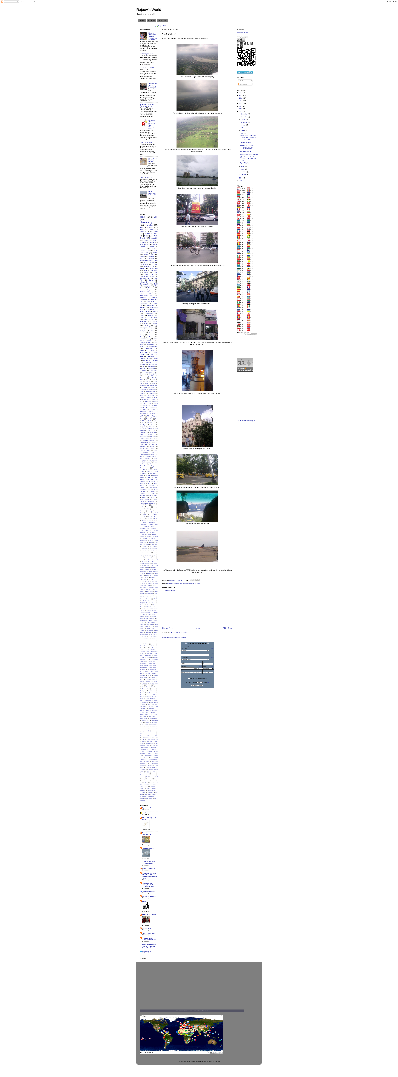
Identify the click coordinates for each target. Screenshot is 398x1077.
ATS (154, 556)
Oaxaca (155, 321)
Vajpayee (144, 473)
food (181, 583)
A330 (154, 554)
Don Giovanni (149, 595)
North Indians (146, 462)
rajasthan (142, 790)
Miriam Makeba (144, 665)
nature (151, 229)
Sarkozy (153, 497)
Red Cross (145, 712)
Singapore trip (149, 266)
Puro (149, 704)
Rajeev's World (148, 9)
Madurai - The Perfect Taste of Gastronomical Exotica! (152, 36)
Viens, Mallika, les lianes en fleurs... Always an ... (248, 136)
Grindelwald (145, 405)
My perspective (147, 808)
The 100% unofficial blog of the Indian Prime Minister (149, 946)
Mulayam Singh (144, 540)
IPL (151, 626)
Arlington (142, 483)
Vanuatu (155, 755)
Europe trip (153, 238)
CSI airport (143, 522)
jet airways (150, 344)
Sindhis (142, 726)
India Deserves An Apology (249, 154)
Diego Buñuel (149, 593)
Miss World (153, 665)
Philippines (143, 331)
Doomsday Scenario (145, 599)
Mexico (155, 311)
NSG (141, 679)
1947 (154, 552)
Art (143, 366)
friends (156, 778)
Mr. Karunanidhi (152, 669)
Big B (143, 573)
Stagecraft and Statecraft (147, 952)
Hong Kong (148, 254)
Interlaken (143, 493)
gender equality (153, 364)
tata (149, 477)
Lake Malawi (152, 647)
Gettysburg (143, 429)
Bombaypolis (144, 284)
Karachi (151, 642)
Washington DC (146, 296)
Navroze (155, 681)
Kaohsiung (143, 389)
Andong (152, 446)
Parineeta (152, 690)
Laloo (141, 649)
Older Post (227, 628)
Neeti (141, 391)
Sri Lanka (153, 436)
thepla (153, 794)
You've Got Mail (144, 773)
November (244, 117)
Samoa (151, 335)
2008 (241, 180)
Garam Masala (154, 606)
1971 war (142, 554)
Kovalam (153, 644)
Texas (141, 415)
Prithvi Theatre (154, 702)
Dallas (156, 403)
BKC (141, 401)
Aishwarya (150, 511)
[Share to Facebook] (196, 580)
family (141, 475)
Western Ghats (150, 767)
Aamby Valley (143, 558)
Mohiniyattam (143, 667)
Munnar (149, 675)
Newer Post (167, 628)
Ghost (143, 614)
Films (141, 346)
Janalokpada (143, 636)
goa (148, 505)
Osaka (151, 333)
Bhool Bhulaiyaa (153, 571)
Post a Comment (170, 590)
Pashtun (142, 692)
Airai (151, 354)
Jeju (141, 382)
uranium (142, 798)
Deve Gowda (149, 591)
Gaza (144, 608)
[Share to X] (195, 580)
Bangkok (142, 385)
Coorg (149, 450)
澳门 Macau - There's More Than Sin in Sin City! (248, 158)
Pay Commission (151, 692)
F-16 (153, 602)
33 (241, 363)
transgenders (143, 552)
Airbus (153, 399)
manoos (154, 784)
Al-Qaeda (152, 481)
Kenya (148, 536)
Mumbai (143, 232)
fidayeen (150, 778)
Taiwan (155, 264)
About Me (151, 20)
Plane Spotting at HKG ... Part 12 (152, 194)
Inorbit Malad (151, 628)
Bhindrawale (143, 571)
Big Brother (150, 573)
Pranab (156, 700)
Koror (144, 409)
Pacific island (154, 370)
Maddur (149, 657)
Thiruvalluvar (154, 749)
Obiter (144, 901)
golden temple (145, 780)
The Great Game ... (147, 142)
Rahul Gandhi (144, 466)
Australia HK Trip (146, 292)
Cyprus (154, 585)
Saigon (153, 466)
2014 (241, 101)
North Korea (151, 366)
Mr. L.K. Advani (144, 671)
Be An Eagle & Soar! (146, 54)
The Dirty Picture (149, 743)
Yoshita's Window (148, 868)
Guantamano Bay (144, 528)
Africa (142, 337)
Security (151, 256)
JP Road (153, 634)
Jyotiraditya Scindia (145, 534)
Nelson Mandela (150, 391)
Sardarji (147, 722)
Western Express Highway (147, 503)
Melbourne (143, 321)
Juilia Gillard (152, 532)
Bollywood (151, 337)
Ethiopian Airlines (148, 452)
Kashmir (142, 536)
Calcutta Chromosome (147, 833)
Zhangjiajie (143, 368)
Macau (156, 458)
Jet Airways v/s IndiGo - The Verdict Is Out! (147, 105)
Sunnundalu (155, 737)
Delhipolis (152, 485)
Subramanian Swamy (146, 734)
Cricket (156, 450)
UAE (146, 325)
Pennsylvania (144, 436)
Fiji (141, 258)
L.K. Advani (148, 458)
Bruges (144, 403)
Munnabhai (142, 675)
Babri (141, 569)
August (243, 125)
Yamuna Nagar (143, 548)
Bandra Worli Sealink (147, 448)
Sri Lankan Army (144, 730)
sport (153, 415)
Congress (142, 427)
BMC (149, 483)
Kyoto (156, 358)
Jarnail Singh (152, 636)
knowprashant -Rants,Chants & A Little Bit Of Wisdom (149, 884)
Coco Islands (143, 524)
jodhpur (146, 782)
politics (155, 253)
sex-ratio (150, 792)
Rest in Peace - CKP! (147, 68)
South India (153, 317)
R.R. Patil (150, 706)
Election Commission (149, 600)
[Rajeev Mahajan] (163, 26)
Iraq (153, 493)
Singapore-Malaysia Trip (149, 260)
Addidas (153, 558)
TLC (143, 739)
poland (153, 788)
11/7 (150, 552)
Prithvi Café (145, 702)
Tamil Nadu (149, 741)
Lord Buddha (148, 655)
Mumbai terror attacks (150, 360)
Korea (146, 236)
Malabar (153, 538)
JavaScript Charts (204, 1010)
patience (142, 788)
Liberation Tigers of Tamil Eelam (149, 651)
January (243, 174)
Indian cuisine (149, 262)
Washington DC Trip (147, 276)
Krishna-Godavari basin (146, 646)
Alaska (153, 561)
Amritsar (148, 512)
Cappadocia (144, 358)
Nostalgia (148, 685)
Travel (198, 583)
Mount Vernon (146, 434)
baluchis (142, 776)
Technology (151, 395)
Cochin (143, 583)
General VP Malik (151, 610)
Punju (143, 704)
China (146, 240)
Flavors (149, 604)
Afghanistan (145, 399)
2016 (241, 95)
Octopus (155, 685)
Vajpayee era (147, 755)
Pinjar (141, 698)
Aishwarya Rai (146, 561)
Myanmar (152, 677)
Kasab (154, 534)
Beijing (142, 350)
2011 (241, 109)
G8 (147, 606)
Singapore (144, 244)
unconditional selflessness (147, 796)
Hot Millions (151, 622)
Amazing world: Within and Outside (149, 939)
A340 (141, 509)
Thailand (142, 397)
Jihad (153, 638)
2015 (241, 98)
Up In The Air (244, 163)
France (142, 256)
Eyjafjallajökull (143, 602)
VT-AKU (150, 753)
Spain (149, 421)
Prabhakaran (148, 700)
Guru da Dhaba (144, 618)
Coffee (153, 425)
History (150, 227)
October (243, 119)
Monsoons (150, 305)
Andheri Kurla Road (147, 565)
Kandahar (143, 495)
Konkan (147, 644)
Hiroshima (152, 368)
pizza (148, 788)
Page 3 (153, 688)
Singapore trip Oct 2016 (147, 413)
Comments (243, 84)
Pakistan (151, 315)
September (244, 122)
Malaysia (147, 286)
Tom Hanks (154, 544)
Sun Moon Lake (145, 468)
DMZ (150, 403)
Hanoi (145, 299)
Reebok (153, 712)
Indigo (147, 380)
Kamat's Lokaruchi (146, 640)
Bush (150, 520)
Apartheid (155, 512)
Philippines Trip (145, 343)
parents (153, 786)
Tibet (143, 470)
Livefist (144, 813)
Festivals (142, 604)
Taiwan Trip (148, 274)
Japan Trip (154, 268)
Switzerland (149, 313)
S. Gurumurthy (154, 718)
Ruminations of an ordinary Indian (148, 862)
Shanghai (149, 362)
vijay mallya (149, 798)
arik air (154, 775)
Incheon (142, 249)
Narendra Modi (146, 329)
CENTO (151, 579)
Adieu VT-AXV (245, 140)
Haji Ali (150, 620)
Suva (141, 395)
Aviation (170, 583)
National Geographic (145, 681)
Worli (148, 771)
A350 (141, 556)
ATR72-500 (148, 556)
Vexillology (144, 546)
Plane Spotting (151, 234)
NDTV (151, 540)
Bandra (153, 423)
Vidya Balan (152, 546)
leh (148, 415)
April (242, 166)
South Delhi (145, 728)
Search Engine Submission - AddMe (174, 637)
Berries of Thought (148, 896)
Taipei (142, 317)
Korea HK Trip (149, 319)
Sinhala (147, 726)
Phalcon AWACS (151, 696)
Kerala (156, 495)
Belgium (155, 401)
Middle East (152, 663)
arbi (148, 775)
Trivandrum (149, 751)
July (242, 127)
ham (141, 782)
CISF (156, 579)
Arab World (144, 514)
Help (212, 648)
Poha (141, 700)
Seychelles (155, 722)
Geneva (142, 374)
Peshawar (142, 696)
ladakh (156, 397)
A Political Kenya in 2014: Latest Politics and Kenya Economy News (149, 875)
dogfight (144, 778)
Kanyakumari (143, 642)
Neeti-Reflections (148, 848)
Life (156, 217)
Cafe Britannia (145, 581)
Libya (143, 653)
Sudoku (156, 735)
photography (191, 583)
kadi (151, 782)
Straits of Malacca (149, 732)
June (242, 130)
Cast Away (155, 581)
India (185, 583)
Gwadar (152, 618)
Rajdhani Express (144, 710)
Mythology (150, 258)
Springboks (153, 728)
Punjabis (152, 464)
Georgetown (153, 346)
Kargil (149, 495)
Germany (155, 612)
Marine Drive (152, 661)
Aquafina (153, 567)
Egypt (156, 524)
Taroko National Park (146, 438)
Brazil (146, 577)
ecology (153, 550)
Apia (141, 356)
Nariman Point (151, 679)
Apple (147, 567)
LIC (146, 647)
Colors (149, 583)
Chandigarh (152, 522)
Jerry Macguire (144, 638)
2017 (241, 92)
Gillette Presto (151, 614)
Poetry (142, 335)
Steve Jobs (155, 730)
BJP (148, 423)
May (242, 133)
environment (149, 348)
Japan (151, 247)
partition (142, 507)
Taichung (155, 468)
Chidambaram (149, 372)
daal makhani (154, 776)
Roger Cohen (143, 718)
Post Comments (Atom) (179, 632)
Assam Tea (143, 516)
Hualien (145, 387)
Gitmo (141, 616)
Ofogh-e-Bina (145, 687)
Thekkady (153, 747)
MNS (143, 657)
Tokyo (142, 315)
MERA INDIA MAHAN (149, 914)
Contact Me (162, 20)
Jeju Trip (148, 382)
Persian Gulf (151, 694)
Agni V (147, 559)
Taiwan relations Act (152, 739)
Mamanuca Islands (146, 411)
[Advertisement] (197, 611)
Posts (241, 80)
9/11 (143, 423)
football (142, 505)
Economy (154, 270)
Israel (153, 380)
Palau (156, 272)
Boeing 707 (149, 518)
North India (143, 393)
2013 (241, 103)
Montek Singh (152, 667)
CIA (155, 520)
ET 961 (155, 599)
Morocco (151, 288)
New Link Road (153, 460)
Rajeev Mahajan (142, 26)
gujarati (153, 505)
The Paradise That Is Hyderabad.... (152, 85)
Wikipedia (142, 769)
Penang (155, 323)
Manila (142, 333)
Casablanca (143, 378)
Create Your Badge (151, 26)
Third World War (144, 749)
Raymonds (155, 710)
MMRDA (145, 538)
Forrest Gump (144, 454)
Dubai (152, 331)
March (243, 169)
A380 (147, 509)
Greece (147, 616)
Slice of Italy (154, 726)
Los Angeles (152, 389)
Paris (151, 280)
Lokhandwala (144, 432)
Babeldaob (150, 356)
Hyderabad (143, 370)
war (155, 798)
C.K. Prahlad (143, 579)
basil (147, 776)
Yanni (153, 771)
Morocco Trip (144, 278)
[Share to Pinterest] (198, 580)
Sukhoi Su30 (145, 737)
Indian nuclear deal (150, 456)
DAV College (143, 587)
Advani (141, 559)
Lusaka (156, 655)
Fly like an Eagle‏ (245, 151)
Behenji (142, 417)
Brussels (144, 520)
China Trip (144, 264)
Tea (156, 438)
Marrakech (143, 303)
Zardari (144, 550)
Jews (148, 431)
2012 (241, 106)
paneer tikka (143, 786)
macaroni (146, 784)
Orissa (144, 421)
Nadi (145, 270)
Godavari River (149, 526)
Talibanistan (151, 501)
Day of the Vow (150, 589)
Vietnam (142, 268)
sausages (142, 792)
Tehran (151, 542)
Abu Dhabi (150, 479)
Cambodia (154, 297)
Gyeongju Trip (153, 374)
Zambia (153, 773)
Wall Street (150, 765)
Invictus (142, 630)
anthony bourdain (148, 440)
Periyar (142, 694)
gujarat (148, 475)
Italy (141, 458)
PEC (152, 687)
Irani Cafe (153, 528)
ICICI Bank (150, 624)
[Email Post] (186, 580)
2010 (241, 111)
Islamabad (148, 632)
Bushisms (152, 577)
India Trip (143, 352)
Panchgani (142, 690)
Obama (151, 350)
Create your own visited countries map (184, 1010)
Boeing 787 (151, 417)
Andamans (155, 563)
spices (156, 421)
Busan (142, 419)
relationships (144, 282)
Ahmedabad (155, 559)
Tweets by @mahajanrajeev (246, 420)
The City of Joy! (245, 142)
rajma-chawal (151, 790)
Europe (151, 242)
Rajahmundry (152, 708)
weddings (142, 800)
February (244, 172)
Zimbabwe (142, 775)
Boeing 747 (149, 376)
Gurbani (154, 616)
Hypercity (142, 624)
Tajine (143, 741)
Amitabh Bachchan (145, 563)
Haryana (152, 491)
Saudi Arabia (144, 499)
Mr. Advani (142, 669)
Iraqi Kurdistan (149, 630)
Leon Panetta (151, 649)
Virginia (149, 397)
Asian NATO (152, 514)
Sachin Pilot (145, 720)
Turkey (146, 272)
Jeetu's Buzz (146, 928)
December (244, 114)
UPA (149, 470)
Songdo (142, 307)
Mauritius (144, 497)
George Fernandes (145, 612)
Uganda (147, 384)
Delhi (156, 284)
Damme (151, 524)
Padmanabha (145, 688)
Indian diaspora (146, 290)
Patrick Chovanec (148, 891)
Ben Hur (154, 569)
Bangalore (148, 401)
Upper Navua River (152, 472)
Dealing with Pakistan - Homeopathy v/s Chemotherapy (247, 147)
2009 (241, 178)
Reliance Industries (145, 714)
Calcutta (176, 583)
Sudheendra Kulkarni (145, 735)
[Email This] (191, 580)
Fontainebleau (144, 339)
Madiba (144, 460)
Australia (143, 297)
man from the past (148, 933)
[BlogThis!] (193, 580)
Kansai (153, 387)
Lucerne (152, 409)
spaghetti (147, 794)
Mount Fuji (153, 432)
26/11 (154, 507)
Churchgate (143, 425)
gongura (153, 780)
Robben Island (152, 716)
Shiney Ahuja (145, 724)
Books (156, 518)
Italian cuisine (154, 407)
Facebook (143, 487)
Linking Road (150, 653)
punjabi (149, 507)
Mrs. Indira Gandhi (150, 673)
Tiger (143, 751)
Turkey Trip (145, 294)
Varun (145, 757)
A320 (149, 554)
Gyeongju (142, 364)
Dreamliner (152, 427)
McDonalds (143, 663)
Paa (157, 687)
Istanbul (151, 309)
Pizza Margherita (150, 698)
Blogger (217, 1061)
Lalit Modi (155, 536)
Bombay (154, 232)
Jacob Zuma (144, 530)
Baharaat (147, 569)
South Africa (152, 393)
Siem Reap (150, 301)
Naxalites (144, 683)
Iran (156, 419)
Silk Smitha (153, 724)
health (153, 384)
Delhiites (142, 591)
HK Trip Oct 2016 (152, 385)
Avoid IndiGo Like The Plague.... (152, 160)
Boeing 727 (148, 575)
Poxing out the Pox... (146, 177)
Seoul (145, 323)
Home (142, 20)
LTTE (154, 431)
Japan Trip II (144, 311)
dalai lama (153, 473)
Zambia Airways (154, 548)
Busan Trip (149, 419)
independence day (145, 442)
